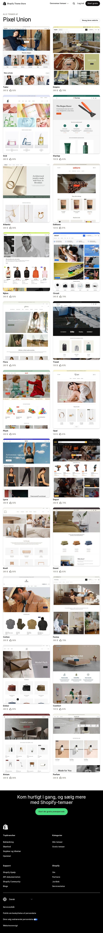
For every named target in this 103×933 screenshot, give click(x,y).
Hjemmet (7, 856)
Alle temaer (57, 842)
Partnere (56, 877)
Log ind (80, 3)
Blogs (5, 886)
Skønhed (7, 847)
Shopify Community (11, 881)
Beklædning (8, 842)
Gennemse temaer (58, 3)
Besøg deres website (90, 20)
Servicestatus (58, 886)
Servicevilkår (9, 907)
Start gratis (93, 3)
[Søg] (74, 4)
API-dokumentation (11, 877)
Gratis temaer (58, 847)
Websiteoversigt (10, 925)
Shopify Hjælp (9, 872)
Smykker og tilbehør (12, 851)
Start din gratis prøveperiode (51, 811)
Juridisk (55, 881)
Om (53, 872)
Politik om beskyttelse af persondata (19, 913)
